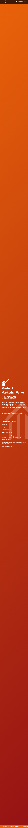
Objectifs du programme (14, 826)
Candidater (4, 826)
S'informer (20, 1)
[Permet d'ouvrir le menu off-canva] (25, 2)
